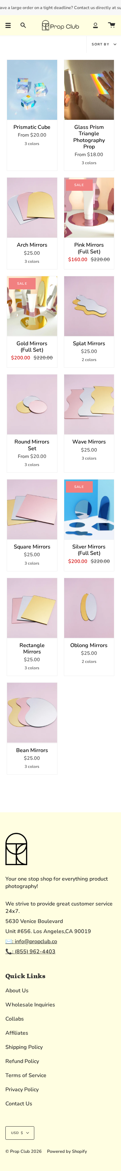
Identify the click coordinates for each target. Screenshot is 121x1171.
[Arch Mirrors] (32, 208)
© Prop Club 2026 (23, 1151)
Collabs (14, 1019)
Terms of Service (25, 1075)
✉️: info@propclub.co (31, 941)
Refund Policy (22, 1061)
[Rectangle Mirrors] (32, 608)
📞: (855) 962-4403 (30, 951)
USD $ (17, 1133)
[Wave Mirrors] (89, 404)
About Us (17, 990)
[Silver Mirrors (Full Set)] (89, 509)
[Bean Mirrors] (32, 713)
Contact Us (18, 1103)
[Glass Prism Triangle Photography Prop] (89, 90)
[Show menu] (10, 25)
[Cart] (112, 25)
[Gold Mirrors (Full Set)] (32, 306)
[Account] (95, 25)
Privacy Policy (22, 1089)
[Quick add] (15, 111)
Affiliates (16, 1033)
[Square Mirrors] (32, 509)
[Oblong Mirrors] (89, 608)
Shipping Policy (24, 1047)
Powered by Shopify (67, 1151)
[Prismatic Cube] (32, 90)
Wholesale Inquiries (30, 1004)
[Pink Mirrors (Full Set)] (89, 208)
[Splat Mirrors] (89, 306)
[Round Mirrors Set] (32, 404)
